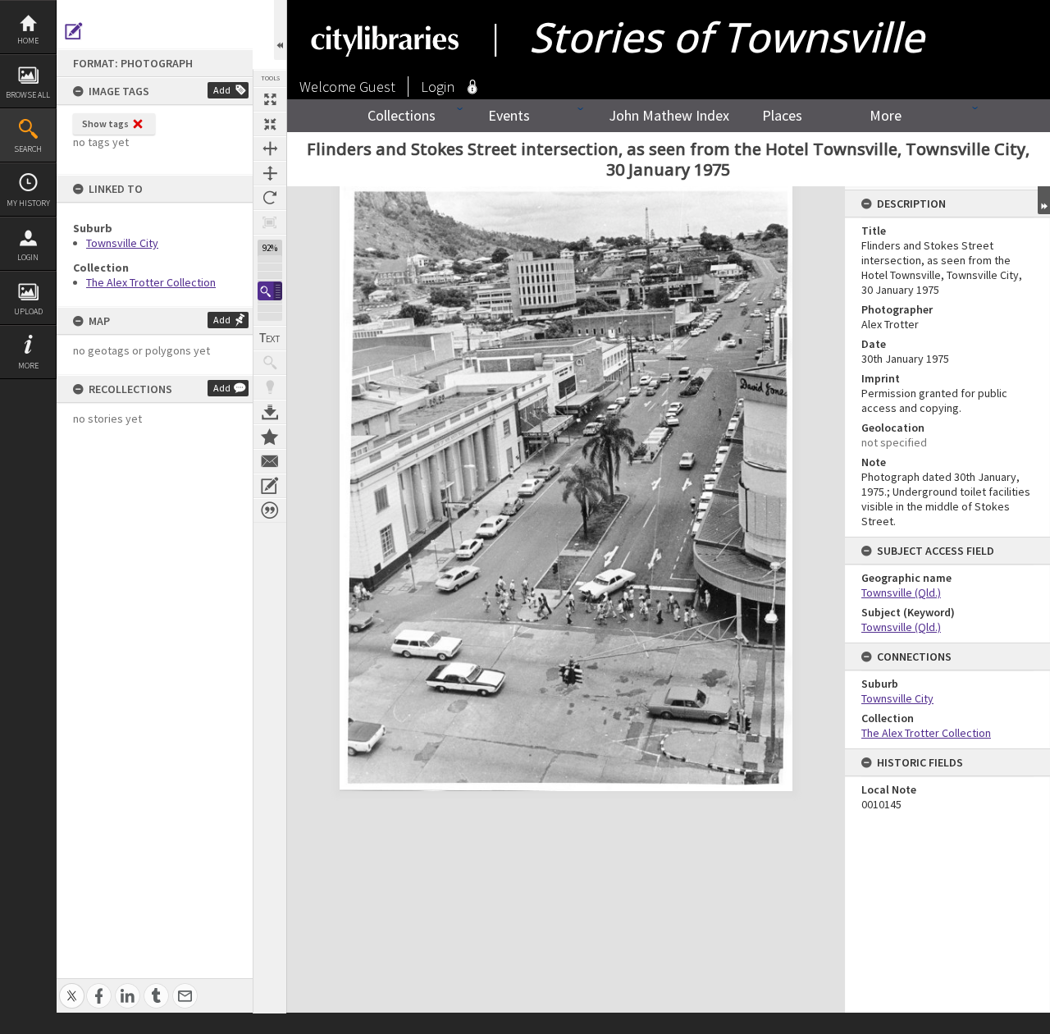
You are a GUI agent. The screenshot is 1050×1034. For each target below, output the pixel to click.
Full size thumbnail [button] (269, 99)
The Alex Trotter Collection (151, 282)
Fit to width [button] (269, 148)
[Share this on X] (71, 986)
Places (782, 115)
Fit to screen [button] (269, 124)
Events (509, 115)
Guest (377, 86)
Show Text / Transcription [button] (269, 338)
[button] (270, 290)
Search (28, 149)
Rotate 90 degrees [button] (269, 197)
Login (28, 257)
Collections (402, 115)
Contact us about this (269, 461)
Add (222, 90)
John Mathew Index (669, 115)
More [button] (28, 365)
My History (28, 203)
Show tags (105, 123)
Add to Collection (269, 436)
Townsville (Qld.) (901, 592)
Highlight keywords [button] (269, 387)
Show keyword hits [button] (269, 362)
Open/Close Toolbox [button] (280, 30)
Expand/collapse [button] (1044, 200)
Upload (28, 311)
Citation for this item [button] (269, 510)
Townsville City (122, 243)
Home (28, 40)
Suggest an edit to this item (74, 31)
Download (269, 412)
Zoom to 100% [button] (269, 222)
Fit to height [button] (269, 173)
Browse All (28, 94)
